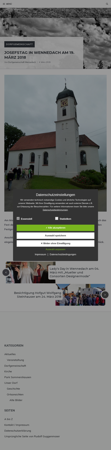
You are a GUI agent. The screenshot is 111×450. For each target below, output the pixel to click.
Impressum (40, 254)
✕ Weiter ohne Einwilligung (55, 243)
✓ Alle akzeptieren (55, 228)
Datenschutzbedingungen (63, 254)
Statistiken (65, 219)
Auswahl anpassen (55, 249)
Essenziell (26, 219)
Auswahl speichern (55, 235)
